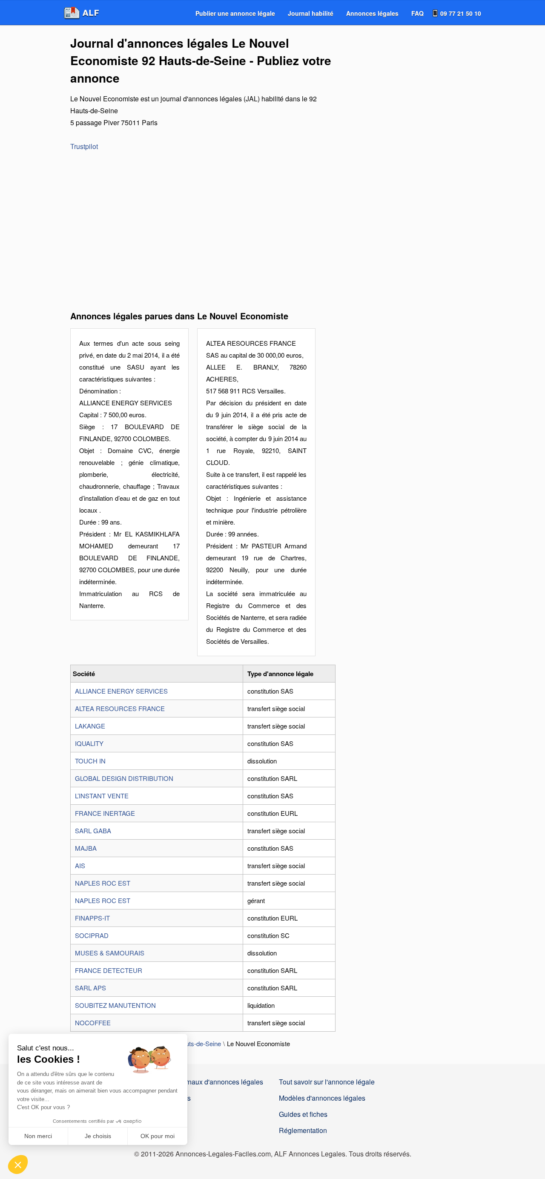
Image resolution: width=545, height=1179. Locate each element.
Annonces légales (372, 13)
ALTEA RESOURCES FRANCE (120, 708)
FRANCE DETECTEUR (108, 970)
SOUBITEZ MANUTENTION (115, 1005)
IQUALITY (89, 743)
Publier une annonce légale (235, 13)
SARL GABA (93, 830)
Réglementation (303, 1130)
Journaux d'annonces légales (219, 1082)
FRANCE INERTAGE (105, 813)
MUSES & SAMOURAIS (109, 952)
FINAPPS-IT (92, 917)
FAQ (417, 13)
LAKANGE (90, 725)
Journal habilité (310, 13)
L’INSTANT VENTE (102, 795)
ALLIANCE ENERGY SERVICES (121, 690)
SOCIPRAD (92, 935)
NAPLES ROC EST (102, 882)
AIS (80, 865)
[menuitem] (235, 13)
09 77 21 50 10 (460, 13)
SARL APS (90, 987)
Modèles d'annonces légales (322, 1098)
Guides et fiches (303, 1114)
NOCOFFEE (93, 1022)
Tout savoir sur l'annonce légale (327, 1082)
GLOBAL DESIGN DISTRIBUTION (124, 778)
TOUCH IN (90, 760)
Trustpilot (84, 146)
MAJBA (86, 847)
